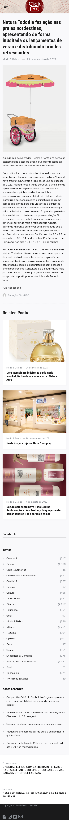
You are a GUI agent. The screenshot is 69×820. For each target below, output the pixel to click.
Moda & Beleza (11, 59)
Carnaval (11, 558)
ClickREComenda (16, 569)
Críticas (10, 587)
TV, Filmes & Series (17, 678)
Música (10, 627)
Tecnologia (12, 672)
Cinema (10, 564)
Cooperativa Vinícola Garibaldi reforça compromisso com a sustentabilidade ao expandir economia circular (35, 701)
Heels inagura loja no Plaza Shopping (28, 443)
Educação (12, 609)
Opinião (10, 638)
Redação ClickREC (18, 295)
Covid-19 (11, 581)
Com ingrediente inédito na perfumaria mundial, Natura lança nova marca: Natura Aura (31, 376)
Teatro (10, 667)
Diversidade (13, 598)
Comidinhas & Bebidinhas (21, 575)
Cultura (10, 592)
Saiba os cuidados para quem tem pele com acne (34, 723)
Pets (9, 644)
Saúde (10, 650)
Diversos (11, 604)
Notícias (11, 632)
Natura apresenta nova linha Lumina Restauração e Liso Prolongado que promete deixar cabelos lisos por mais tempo (33, 510)
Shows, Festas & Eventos (21, 661)
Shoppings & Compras (19, 655)
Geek (9, 615)
